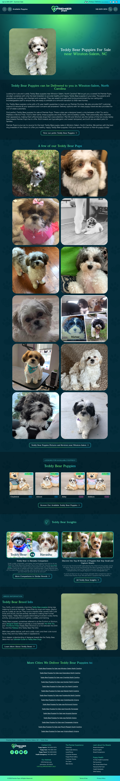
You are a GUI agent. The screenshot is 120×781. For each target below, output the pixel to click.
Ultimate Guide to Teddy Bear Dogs (27, 639)
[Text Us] (115, 9)
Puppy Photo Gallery (72, 757)
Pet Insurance (97, 762)
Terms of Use (83, 778)
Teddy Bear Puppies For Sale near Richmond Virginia (60, 704)
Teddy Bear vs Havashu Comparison (32, 561)
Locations (20, 740)
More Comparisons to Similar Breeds (31, 576)
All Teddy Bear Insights (86, 580)
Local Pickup (69, 752)
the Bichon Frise (12, 626)
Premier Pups (10, 740)
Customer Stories (71, 759)
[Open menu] (4, 9)
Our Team (68, 761)
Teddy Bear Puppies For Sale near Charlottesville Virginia (60, 700)
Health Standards (98, 769)
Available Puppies (20, 9)
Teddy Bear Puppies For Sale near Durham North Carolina (60, 682)
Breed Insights (97, 750)
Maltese (15, 628)
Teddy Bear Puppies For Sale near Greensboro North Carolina (60, 673)
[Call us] (110, 9)
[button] (110, 2)
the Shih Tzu (50, 624)
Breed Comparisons (99, 752)
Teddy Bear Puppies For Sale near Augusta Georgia (60, 713)
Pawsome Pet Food (98, 767)
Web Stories (69, 764)
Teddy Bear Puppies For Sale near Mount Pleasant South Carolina (60, 727)
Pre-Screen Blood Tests (100, 764)
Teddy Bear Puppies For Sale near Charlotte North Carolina (60, 677)
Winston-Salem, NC (32, 740)
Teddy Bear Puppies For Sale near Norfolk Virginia (60, 718)
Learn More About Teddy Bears (18, 646)
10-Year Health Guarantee (100, 760)
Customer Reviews (71, 754)
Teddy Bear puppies (40, 607)
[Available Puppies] (10, 9)
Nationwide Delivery (72, 750)
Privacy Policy (101, 778)
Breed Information (98, 747)
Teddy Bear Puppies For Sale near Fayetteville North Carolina (60, 695)
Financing (68, 747)
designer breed (12, 624)
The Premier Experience (74, 745)
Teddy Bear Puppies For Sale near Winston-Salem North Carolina (60, 668)
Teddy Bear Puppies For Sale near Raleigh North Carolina (60, 691)
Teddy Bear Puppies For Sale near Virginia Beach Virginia (60, 731)
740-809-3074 (101, 9)
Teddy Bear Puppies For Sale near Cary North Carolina (60, 686)
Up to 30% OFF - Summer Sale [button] (12, 2)
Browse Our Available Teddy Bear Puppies (58, 505)
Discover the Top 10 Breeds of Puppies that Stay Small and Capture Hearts (87, 562)
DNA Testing (97, 771)
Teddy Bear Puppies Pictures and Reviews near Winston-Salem (59, 445)
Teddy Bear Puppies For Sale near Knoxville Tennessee (60, 709)
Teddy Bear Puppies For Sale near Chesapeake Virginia (60, 722)
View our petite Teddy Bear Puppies (59, 133)
